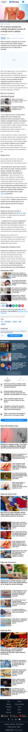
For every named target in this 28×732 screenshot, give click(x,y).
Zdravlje (8, 24)
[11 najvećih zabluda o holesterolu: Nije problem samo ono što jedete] (6, 613)
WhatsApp (21, 311)
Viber (25, 311)
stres (20, 321)
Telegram (3, 313)
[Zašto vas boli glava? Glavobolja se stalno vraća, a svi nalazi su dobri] (6, 101)
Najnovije (9, 426)
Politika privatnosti (12, 727)
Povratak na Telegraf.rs (4, 2)
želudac (3, 324)
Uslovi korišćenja (21, 317)
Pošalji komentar (15, 335)
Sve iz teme (14, 373)
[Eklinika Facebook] (8, 719)
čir (2, 321)
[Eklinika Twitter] (12, 719)
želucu (20, 213)
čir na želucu (8, 321)
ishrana (15, 321)
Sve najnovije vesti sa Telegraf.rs (14, 420)
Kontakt (18, 727)
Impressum (12, 724)
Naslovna (3, 24)
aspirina (3, 194)
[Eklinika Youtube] (19, 719)
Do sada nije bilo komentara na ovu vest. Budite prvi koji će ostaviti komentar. (13, 331)
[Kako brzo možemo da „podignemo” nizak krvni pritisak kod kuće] (6, 109)
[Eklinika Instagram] (15, 719)
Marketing (7, 724)
